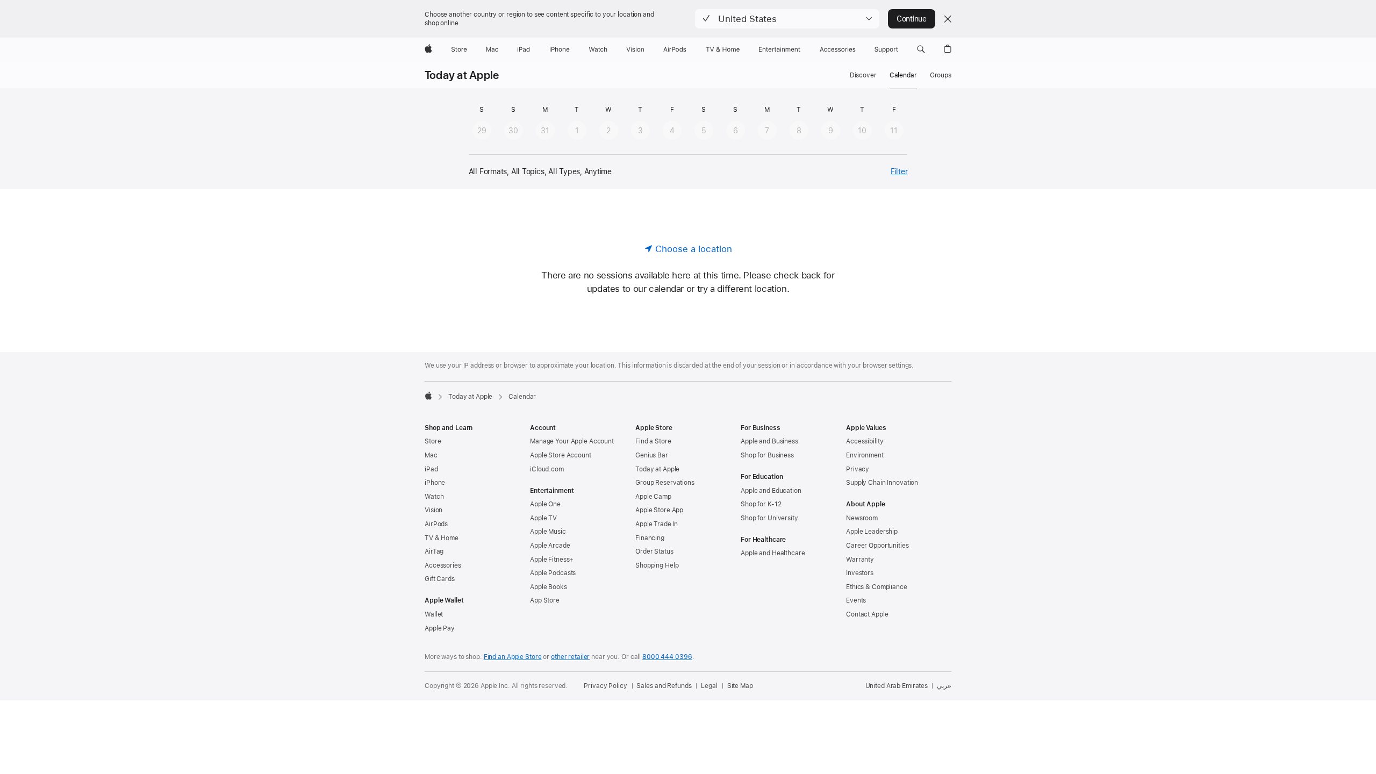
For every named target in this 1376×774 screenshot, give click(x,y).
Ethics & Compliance (876, 587)
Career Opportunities (877, 545)
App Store (545, 600)
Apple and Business (769, 441)
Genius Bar (651, 455)
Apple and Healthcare (773, 553)
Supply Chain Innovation (882, 482)
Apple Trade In (656, 524)
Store (433, 441)
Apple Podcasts (553, 573)
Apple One (545, 504)
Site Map (740, 686)
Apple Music (548, 531)
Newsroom (862, 518)
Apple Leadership (872, 531)
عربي (944, 686)
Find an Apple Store (513, 657)
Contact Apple (867, 614)
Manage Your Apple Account (572, 441)
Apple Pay (440, 628)
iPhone (435, 482)
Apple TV (543, 518)
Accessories (443, 565)
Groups (940, 75)
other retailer (570, 657)
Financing (649, 538)
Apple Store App (659, 510)
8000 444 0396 (667, 657)
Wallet (434, 614)
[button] (787, 19)
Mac (431, 455)
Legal (709, 686)
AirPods (436, 524)
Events (856, 600)
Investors (859, 573)
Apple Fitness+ (552, 559)
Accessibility (864, 441)
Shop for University (769, 518)
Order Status (654, 551)
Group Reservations (664, 482)
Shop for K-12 (761, 504)
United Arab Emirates (896, 686)
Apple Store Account (560, 455)
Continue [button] (912, 19)
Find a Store (653, 441)
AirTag (434, 551)
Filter (899, 171)
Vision (433, 510)
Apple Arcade (550, 545)
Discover (863, 75)
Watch (434, 496)
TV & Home (441, 538)
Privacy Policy (605, 686)
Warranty (860, 559)
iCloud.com (547, 469)
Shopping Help (656, 565)
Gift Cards (440, 579)
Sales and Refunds (663, 686)
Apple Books (548, 587)
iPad (431, 469)
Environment (865, 455)
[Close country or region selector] (947, 19)
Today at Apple (462, 75)
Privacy (857, 469)
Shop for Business (767, 455)
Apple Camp (653, 496)
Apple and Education (771, 490)
